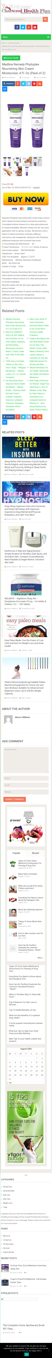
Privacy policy (8, 1244)
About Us (6, 1236)
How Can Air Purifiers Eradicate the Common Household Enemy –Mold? (29, 947)
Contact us (7, 1240)
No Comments (41, 77)
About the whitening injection (30, 909)
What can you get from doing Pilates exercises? (30, 887)
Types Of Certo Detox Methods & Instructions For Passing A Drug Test (29, 863)
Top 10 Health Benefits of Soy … (23, 1010)
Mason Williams (9, 77)
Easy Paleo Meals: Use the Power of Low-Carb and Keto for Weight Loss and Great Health (24, 643)
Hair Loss (6, 1195)
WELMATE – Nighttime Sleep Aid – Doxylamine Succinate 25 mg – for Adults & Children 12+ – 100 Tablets (25, 601)
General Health (14, 43)
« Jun (9, 1083)
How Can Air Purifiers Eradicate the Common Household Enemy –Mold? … (25, 986)
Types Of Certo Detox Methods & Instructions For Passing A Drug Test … (24, 968)
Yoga (5, 1207)
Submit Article (8, 1252)
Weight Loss (7, 1203)
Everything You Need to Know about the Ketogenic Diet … (25, 977)
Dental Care (7, 1187)
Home (3, 43)
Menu (5, 37)
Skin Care (6, 1199)
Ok (27, 1354)
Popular (16, 853)
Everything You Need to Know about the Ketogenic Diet (30, 899)
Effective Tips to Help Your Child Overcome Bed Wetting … (23, 1032)
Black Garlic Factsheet (27, 874)
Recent (35, 853)
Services (6, 1248)
